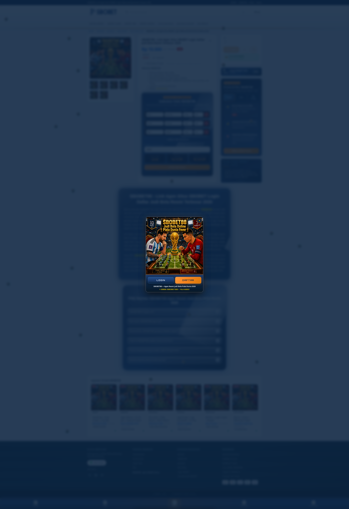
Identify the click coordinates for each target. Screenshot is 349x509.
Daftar (188, 280)
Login (161, 280)
